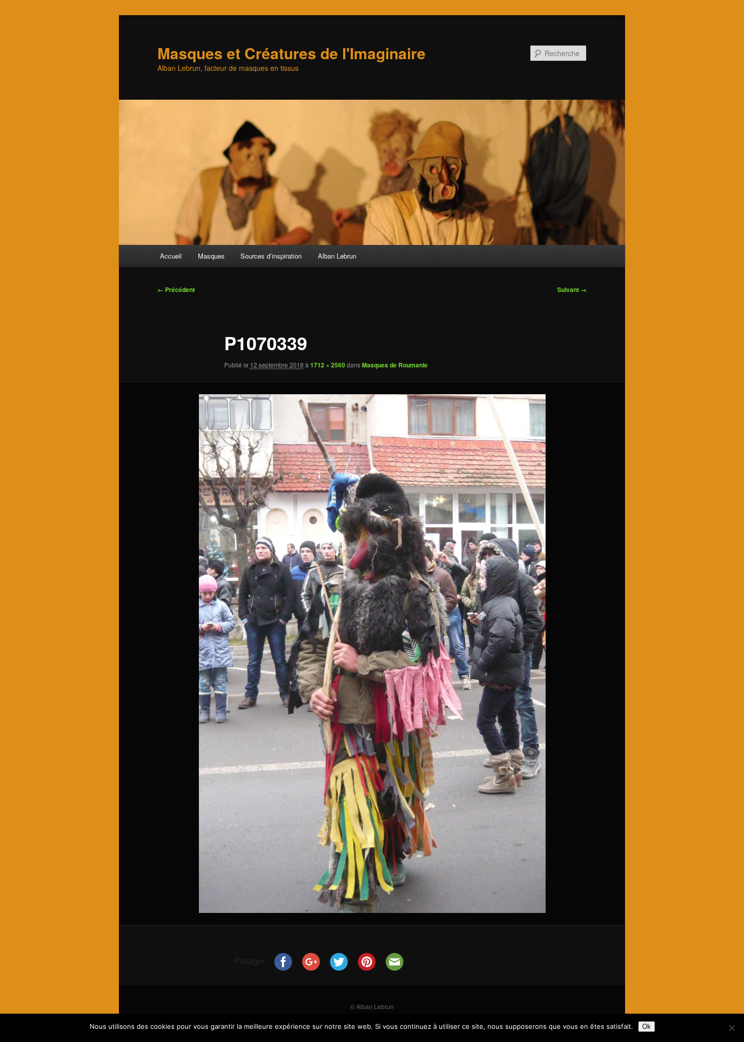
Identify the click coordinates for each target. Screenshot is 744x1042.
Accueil (171, 256)
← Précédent (176, 289)
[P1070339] (372, 653)
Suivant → (572, 289)
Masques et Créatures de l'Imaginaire (291, 53)
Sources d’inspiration (271, 256)
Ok (646, 1026)
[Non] (731, 1028)
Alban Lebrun (337, 256)
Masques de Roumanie (395, 364)
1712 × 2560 (327, 364)
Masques (211, 256)
